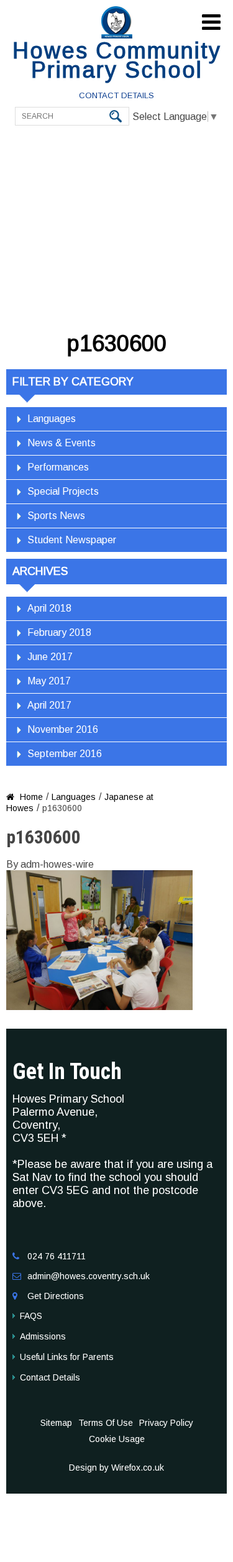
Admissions (43, 1336)
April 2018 (49, 608)
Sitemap (56, 1423)
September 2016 (64, 753)
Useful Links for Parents (67, 1357)
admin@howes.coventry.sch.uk (88, 1276)
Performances (58, 467)
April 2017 (49, 705)
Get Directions (55, 1296)
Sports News (56, 515)
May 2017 (49, 681)
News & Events (61, 443)
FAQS (31, 1316)
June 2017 (50, 656)
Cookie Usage (117, 1439)
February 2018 (59, 632)
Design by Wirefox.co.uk (116, 1467)
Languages (51, 418)
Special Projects (63, 491)
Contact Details (116, 95)
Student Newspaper (71, 540)
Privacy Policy (166, 1423)
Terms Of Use (105, 1423)
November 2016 (62, 729)
